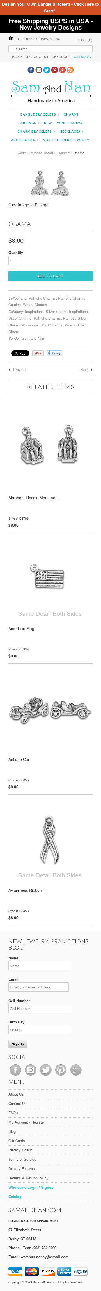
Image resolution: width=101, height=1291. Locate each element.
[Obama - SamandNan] (50, 206)
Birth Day (16, 1022)
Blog (12, 1131)
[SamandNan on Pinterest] (55, 71)
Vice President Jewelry (66, 140)
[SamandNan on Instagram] (39, 71)
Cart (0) (85, 40)
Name (13, 958)
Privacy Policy (20, 1150)
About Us (16, 1094)
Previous (20, 369)
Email (13, 979)
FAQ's (13, 1112)
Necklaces (72, 131)
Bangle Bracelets (39, 114)
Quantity (15, 252)
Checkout (61, 56)
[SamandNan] (50, 93)
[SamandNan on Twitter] (47, 71)
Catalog (82, 56)
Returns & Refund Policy (28, 1177)
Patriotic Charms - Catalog (49, 152)
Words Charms (35, 304)
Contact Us (17, 1103)
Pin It (38, 353)
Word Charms (51, 325)
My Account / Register (26, 1122)
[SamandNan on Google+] (63, 71)
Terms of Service (22, 1159)
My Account (37, 56)
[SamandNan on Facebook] (31, 71)
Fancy (54, 353)
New (48, 123)
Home (17, 56)
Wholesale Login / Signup (31, 1187)
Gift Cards (16, 1140)
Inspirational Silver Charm (46, 311)
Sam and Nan (33, 338)
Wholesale (29, 325)
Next (84, 369)
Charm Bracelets (36, 131)
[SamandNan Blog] (70, 71)
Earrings (29, 123)
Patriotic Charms (42, 298)
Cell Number (19, 1000)
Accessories (25, 140)
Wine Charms (69, 123)
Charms (71, 114)
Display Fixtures (21, 1168)
